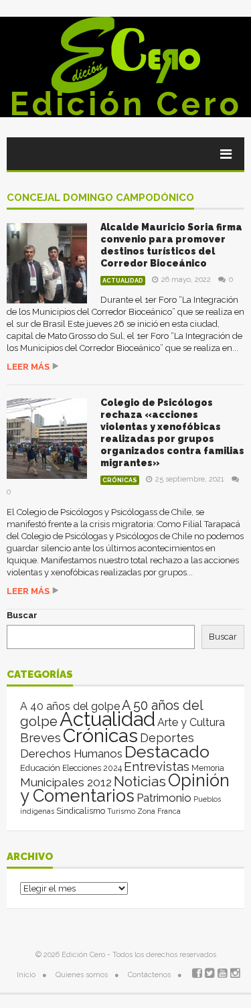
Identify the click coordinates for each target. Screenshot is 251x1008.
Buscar (22, 615)
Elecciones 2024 (92, 768)
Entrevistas (156, 766)
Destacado (167, 751)
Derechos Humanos (71, 753)
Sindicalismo (80, 811)
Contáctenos (149, 974)
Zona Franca (159, 811)
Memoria (207, 768)
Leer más (28, 366)
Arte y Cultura (191, 722)
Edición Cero (125, 104)
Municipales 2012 (66, 782)
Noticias (140, 781)
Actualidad (122, 280)
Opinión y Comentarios (125, 788)
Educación (40, 768)
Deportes (167, 738)
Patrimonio (164, 797)
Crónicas (119, 480)
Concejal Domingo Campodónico (100, 198)
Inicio (26, 974)
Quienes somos (82, 974)
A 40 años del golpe (70, 706)
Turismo (121, 811)
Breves (40, 738)
